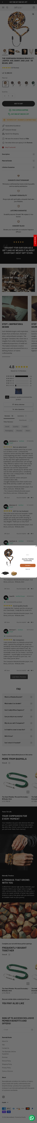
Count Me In (27, 565)
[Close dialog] (36, 546)
